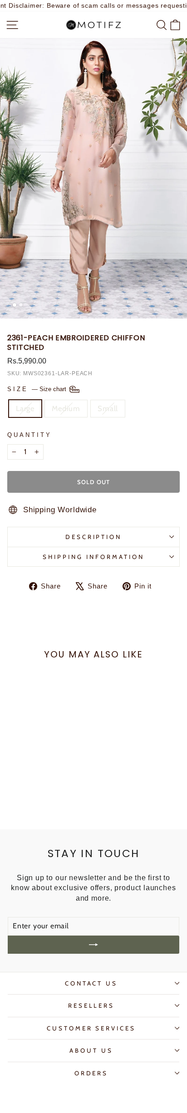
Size (37, 388)
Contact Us (91, 983)
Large (25, 408)
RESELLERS (91, 1005)
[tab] (14, 305)
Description (93, 536)
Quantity (29, 434)
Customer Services (91, 1028)
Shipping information (93, 556)
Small (108, 408)
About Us (91, 1050)
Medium (66, 408)
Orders (91, 1073)
